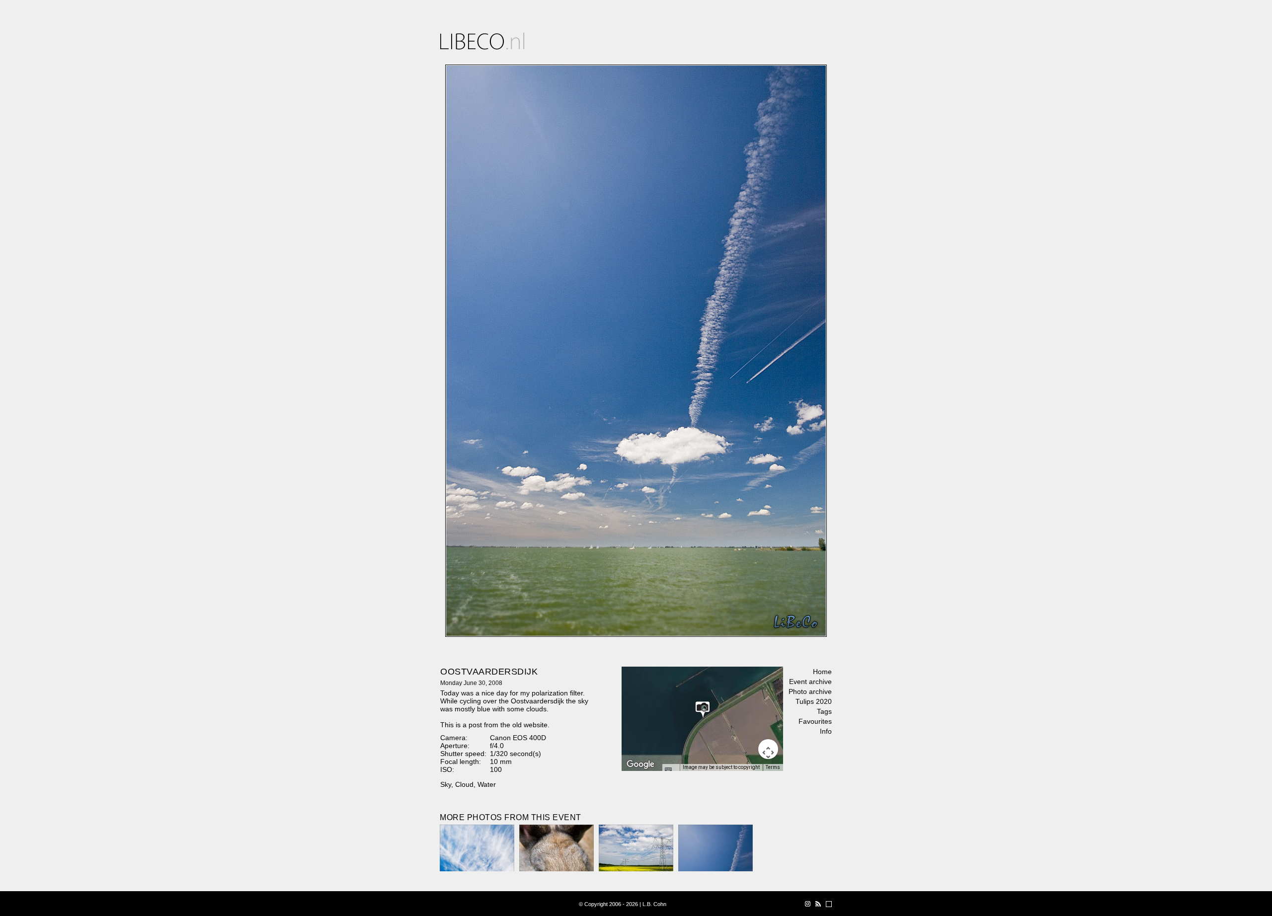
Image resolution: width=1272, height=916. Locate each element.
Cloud (464, 784)
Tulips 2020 (813, 701)
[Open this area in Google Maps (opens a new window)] (640, 764)
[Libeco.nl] (482, 41)
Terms (773, 767)
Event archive (810, 682)
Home (822, 672)
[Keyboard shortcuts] (671, 770)
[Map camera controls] (768, 749)
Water (486, 784)
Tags (824, 711)
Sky (445, 784)
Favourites (815, 721)
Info (826, 731)
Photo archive (810, 691)
